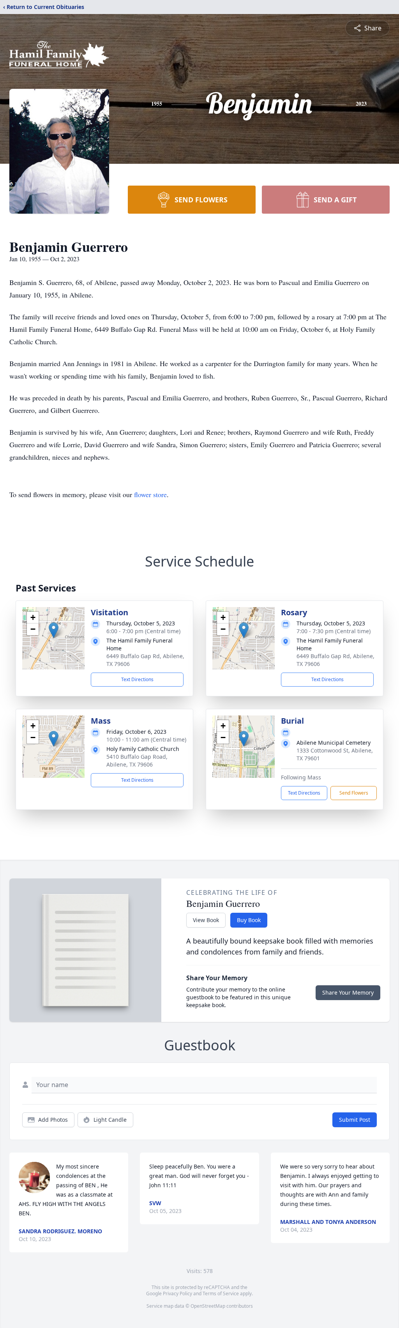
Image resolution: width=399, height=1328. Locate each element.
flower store (150, 494)
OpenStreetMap (208, 1306)
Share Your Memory (348, 992)
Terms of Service (221, 1293)
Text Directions (137, 679)
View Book (206, 920)
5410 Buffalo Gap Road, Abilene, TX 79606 (137, 760)
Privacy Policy (177, 1293)
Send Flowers (353, 793)
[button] (53, 630)
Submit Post (354, 1119)
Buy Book (249, 920)
